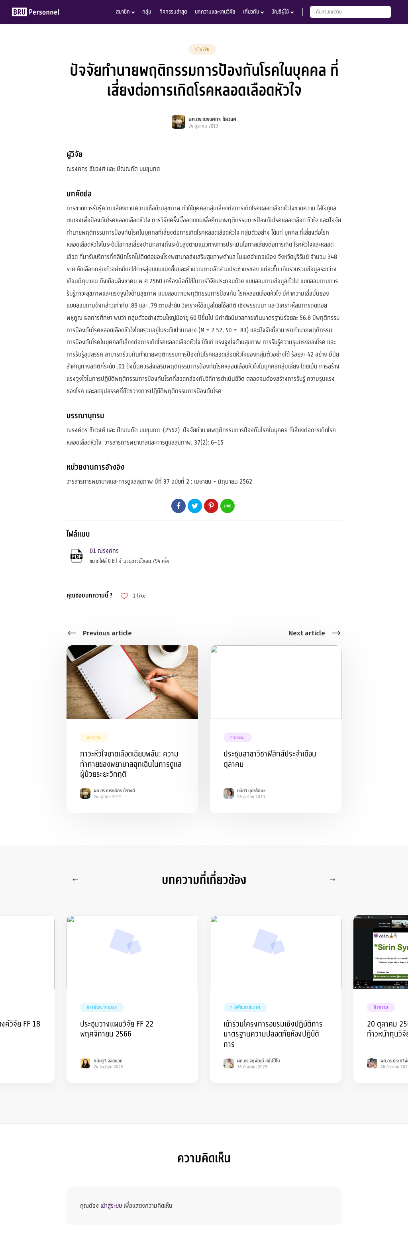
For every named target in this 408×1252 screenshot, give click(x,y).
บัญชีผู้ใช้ (280, 12)
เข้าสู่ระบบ (111, 1206)
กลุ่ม (146, 12)
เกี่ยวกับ (251, 12)
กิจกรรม (237, 738)
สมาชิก (123, 12)
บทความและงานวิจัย (215, 12)
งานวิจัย (202, 49)
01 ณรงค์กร (104, 551)
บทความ (94, 738)
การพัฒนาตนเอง (102, 1007)
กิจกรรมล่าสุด (173, 12)
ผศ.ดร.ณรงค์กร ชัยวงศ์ (212, 119)
